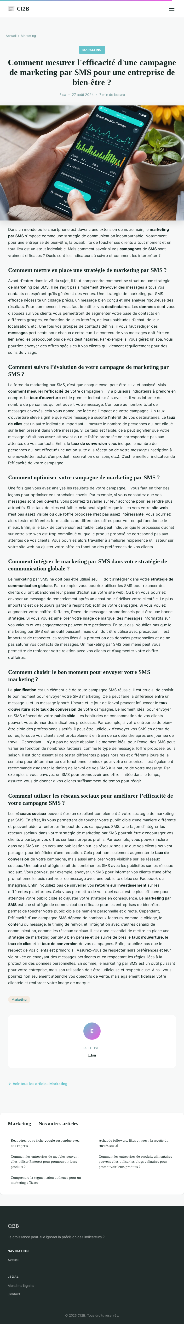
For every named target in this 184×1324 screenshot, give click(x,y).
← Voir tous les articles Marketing (38, 1083)
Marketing (28, 36)
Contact (14, 1294)
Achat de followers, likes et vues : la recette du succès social (133, 1142)
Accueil (11, 36)
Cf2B (18, 9)
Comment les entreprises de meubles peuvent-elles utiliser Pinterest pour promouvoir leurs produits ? (45, 1161)
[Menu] (171, 8)
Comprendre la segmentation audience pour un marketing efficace (46, 1180)
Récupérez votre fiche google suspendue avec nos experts (45, 1142)
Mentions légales (21, 1285)
